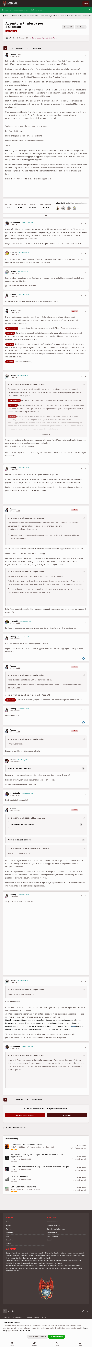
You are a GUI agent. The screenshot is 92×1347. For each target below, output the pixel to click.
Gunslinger (71, 1026)
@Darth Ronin (12, 328)
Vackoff (13, 1147)
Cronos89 (14, 621)
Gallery (8, 1243)
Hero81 (13, 1159)
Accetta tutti (58, 1337)
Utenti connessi (52, 1236)
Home (8, 1222)
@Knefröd (10, 333)
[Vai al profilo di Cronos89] (7, 622)
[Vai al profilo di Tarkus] (63, 208)
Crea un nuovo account (25, 1115)
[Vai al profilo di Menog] (58, 208)
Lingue (6, 1318)
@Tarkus (10, 344)
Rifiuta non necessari (37, 1337)
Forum (8, 1229)
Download (9, 1240)
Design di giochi (25, 1159)
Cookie (36, 1318)
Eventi (49, 1240)
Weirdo (12, 38)
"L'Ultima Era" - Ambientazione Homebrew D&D (36, 1147)
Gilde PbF (9, 1233)
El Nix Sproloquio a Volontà (29, 1189)
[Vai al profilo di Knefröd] (7, 253)
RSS (44, 1318)
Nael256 (14, 1189)
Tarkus (13, 271)
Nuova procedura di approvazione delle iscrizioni (23, 10)
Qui (6, 150)
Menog (13, 294)
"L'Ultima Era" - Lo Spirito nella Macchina (27, 1144)
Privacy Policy (17, 1318)
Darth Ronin (15, 222)
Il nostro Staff (52, 1233)
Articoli (8, 1225)
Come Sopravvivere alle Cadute (23, 1187)
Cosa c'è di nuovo (53, 1225)
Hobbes (13, 760)
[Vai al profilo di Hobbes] (7, 761)
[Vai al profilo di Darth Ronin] (69, 208)
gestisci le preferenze (21, 1330)
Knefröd (13, 252)
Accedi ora (67, 1115)
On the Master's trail (19, 1177)
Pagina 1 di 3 (36, 48)
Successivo (19, 48)
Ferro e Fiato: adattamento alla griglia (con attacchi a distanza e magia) (40, 1167)
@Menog (10, 362)
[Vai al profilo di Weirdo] (6, 38)
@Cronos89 (11, 700)
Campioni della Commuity (56, 1229)
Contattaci (28, 1318)
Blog (7, 1236)
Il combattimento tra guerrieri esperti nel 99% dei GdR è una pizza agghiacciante (38, 1155)
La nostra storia (52, 1222)
